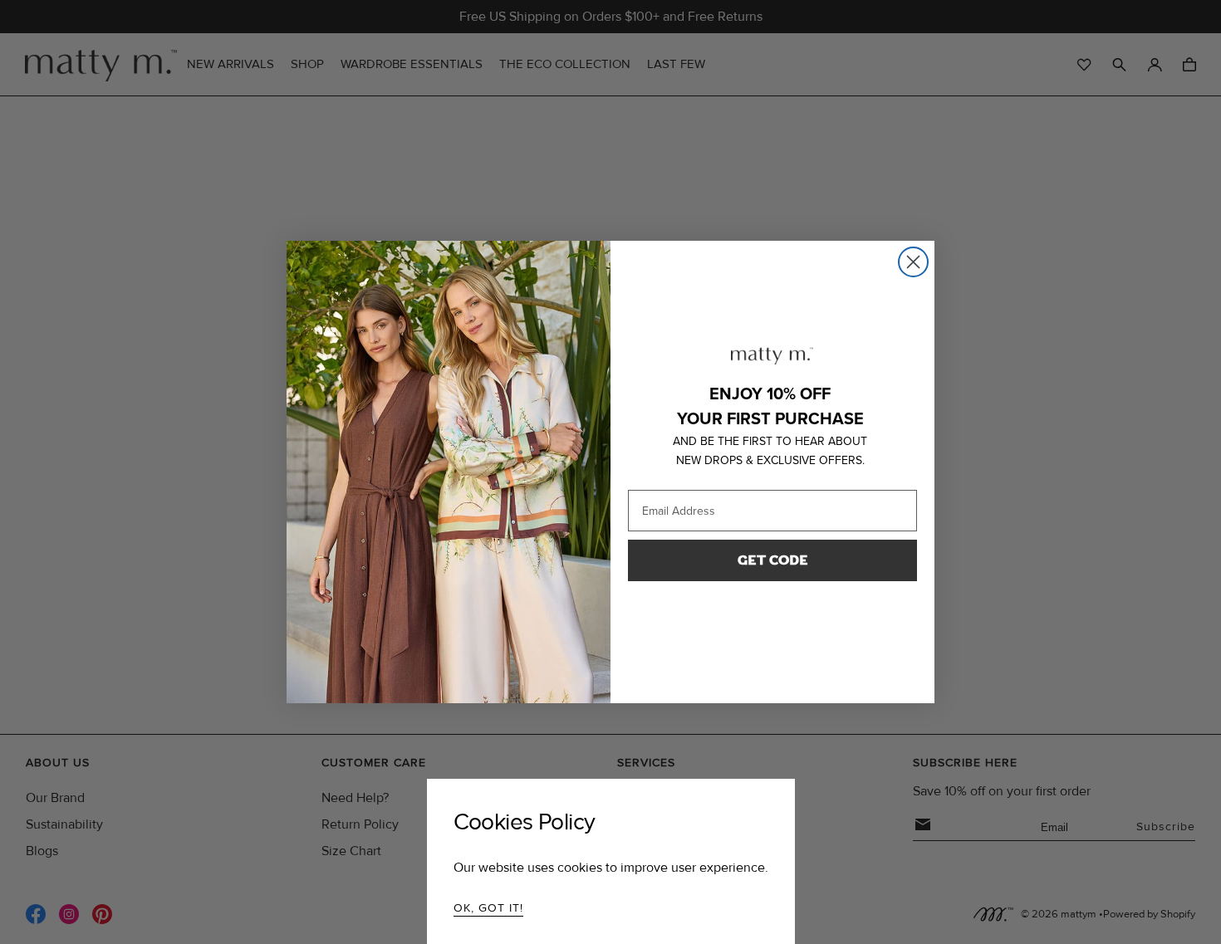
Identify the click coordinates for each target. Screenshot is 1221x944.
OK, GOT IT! (488, 908)
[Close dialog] (913, 261)
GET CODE (773, 560)
